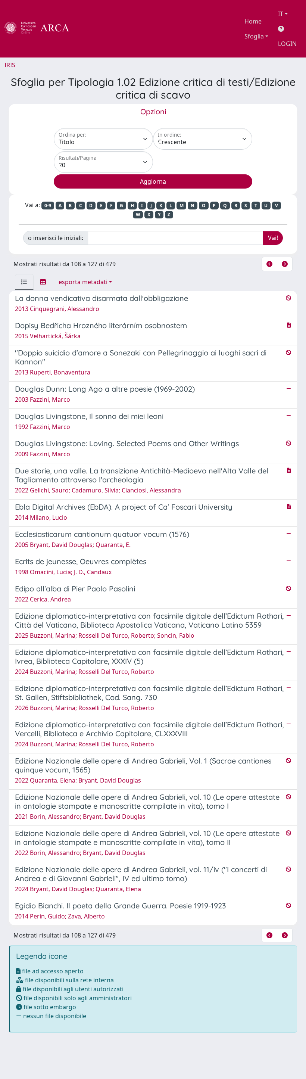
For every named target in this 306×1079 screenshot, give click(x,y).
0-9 (47, 205)
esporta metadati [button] (83, 282)
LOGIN (287, 44)
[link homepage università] (90, 29)
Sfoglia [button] (254, 36)
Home (253, 21)
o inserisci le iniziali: (55, 238)
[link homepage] (41, 29)
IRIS (9, 65)
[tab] (24, 282)
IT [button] (280, 14)
